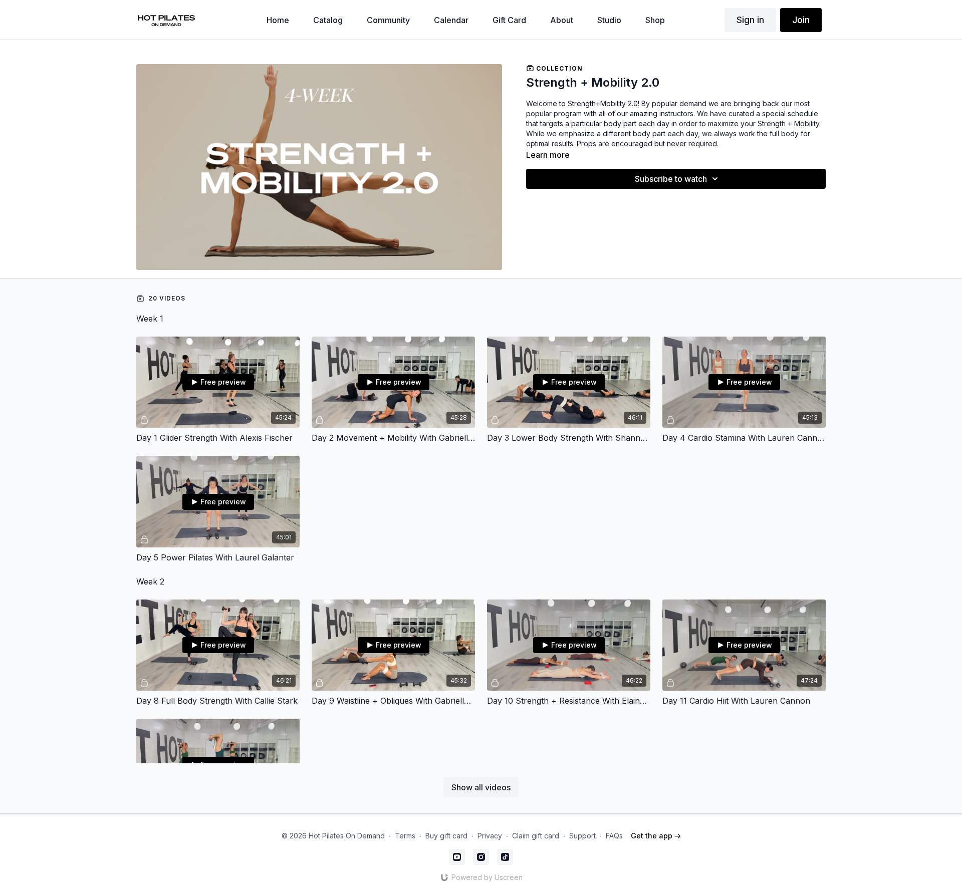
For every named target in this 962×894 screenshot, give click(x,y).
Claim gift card (535, 835)
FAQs (614, 835)
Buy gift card (446, 835)
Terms (405, 835)
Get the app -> (656, 835)
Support (582, 835)
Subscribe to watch (671, 179)
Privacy (489, 835)
